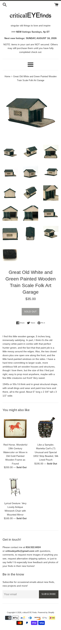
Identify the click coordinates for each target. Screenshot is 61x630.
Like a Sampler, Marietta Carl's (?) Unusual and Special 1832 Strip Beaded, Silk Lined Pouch (45, 452)
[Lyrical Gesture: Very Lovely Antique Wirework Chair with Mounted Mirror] (15, 487)
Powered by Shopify (46, 612)
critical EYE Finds (29, 612)
